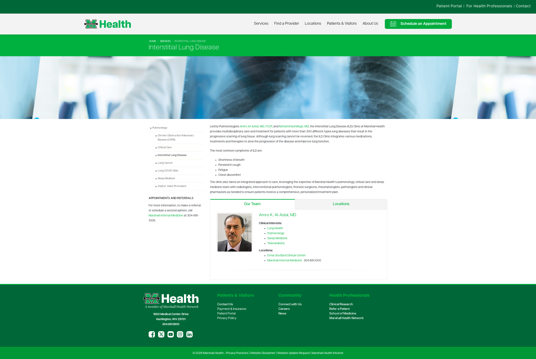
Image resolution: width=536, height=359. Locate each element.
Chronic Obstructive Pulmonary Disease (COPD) (176, 137)
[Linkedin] (189, 334)
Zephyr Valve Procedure (172, 186)
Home (152, 41)
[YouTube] (171, 334)
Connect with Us (290, 304)
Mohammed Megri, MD (294, 126)
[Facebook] (152, 334)
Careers (284, 309)
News (282, 313)
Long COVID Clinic (168, 171)
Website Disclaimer (262, 353)
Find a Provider (286, 24)
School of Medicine (342, 313)
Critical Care (165, 147)
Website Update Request (293, 353)
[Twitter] (161, 334)
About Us (370, 24)
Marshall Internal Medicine (284, 260)
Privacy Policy (226, 318)
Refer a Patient (339, 309)
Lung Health (275, 228)
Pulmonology (275, 233)
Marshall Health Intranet (327, 353)
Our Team (252, 204)
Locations (313, 24)
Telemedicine (276, 243)
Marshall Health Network (346, 318)
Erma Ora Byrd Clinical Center (286, 255)
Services (261, 24)
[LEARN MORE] (234, 232)
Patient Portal (226, 313)
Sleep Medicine (277, 238)
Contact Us (225, 304)
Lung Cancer (165, 163)
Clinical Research (341, 304)
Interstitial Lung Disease (172, 155)
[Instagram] (180, 334)
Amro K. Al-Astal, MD (277, 215)
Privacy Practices (237, 353)
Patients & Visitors (342, 24)
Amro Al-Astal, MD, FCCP (256, 126)
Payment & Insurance (231, 309)
